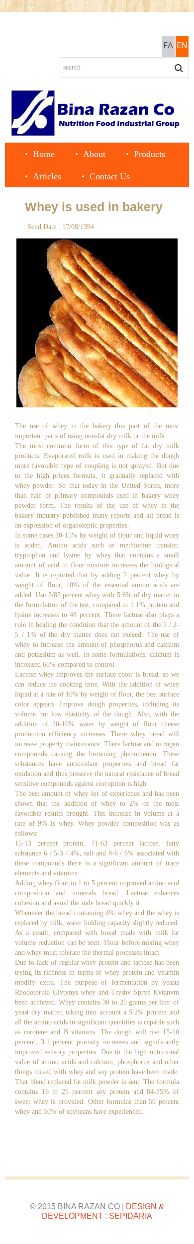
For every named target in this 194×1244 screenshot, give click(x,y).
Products (149, 154)
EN (182, 45)
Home (44, 154)
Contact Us (110, 176)
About (94, 154)
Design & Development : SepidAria (103, 1211)
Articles (47, 176)
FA (168, 45)
